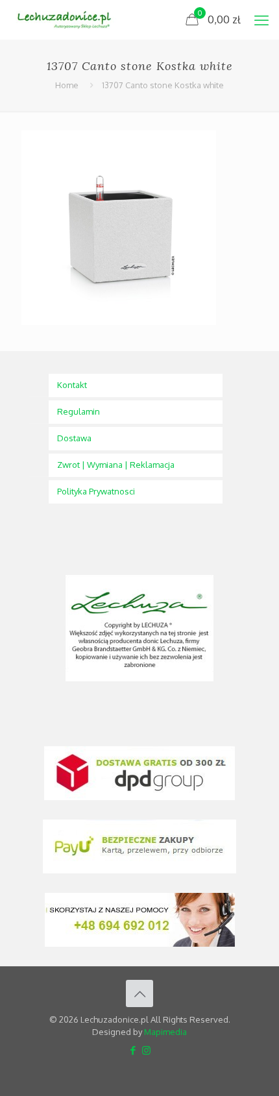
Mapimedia (165, 1032)
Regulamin (78, 411)
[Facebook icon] (133, 1050)
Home (67, 85)
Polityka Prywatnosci (96, 491)
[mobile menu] (261, 19)
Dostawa (74, 438)
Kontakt (72, 385)
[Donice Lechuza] (68, 19)
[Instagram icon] (146, 1050)
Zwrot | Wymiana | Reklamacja (116, 464)
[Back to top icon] (139, 993)
